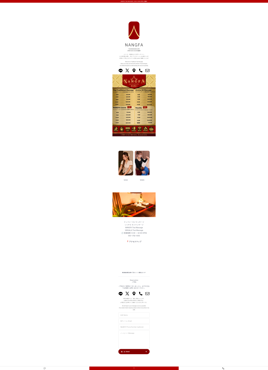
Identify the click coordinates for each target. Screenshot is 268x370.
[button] (120, 70)
